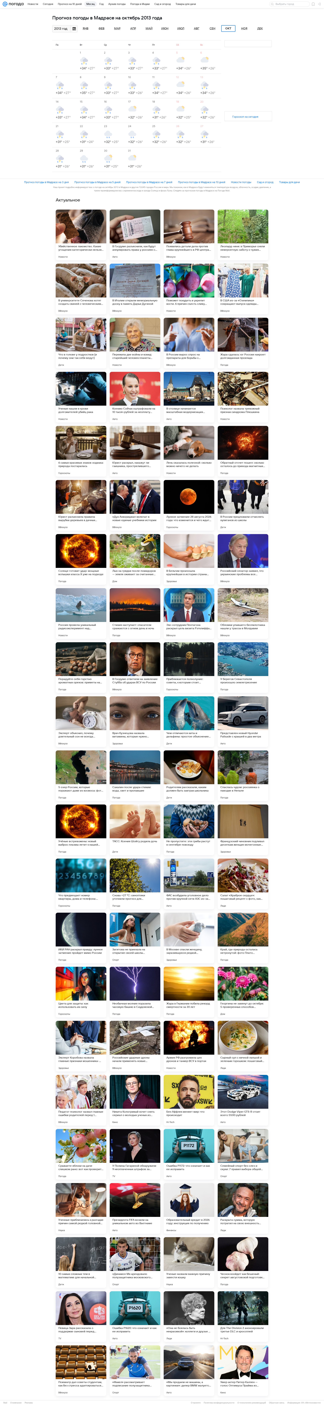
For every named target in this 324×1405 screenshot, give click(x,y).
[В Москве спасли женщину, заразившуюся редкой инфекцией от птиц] (189, 938)
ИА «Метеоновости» (311, 1403)
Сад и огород (265, 182)
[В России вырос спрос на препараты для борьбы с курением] (189, 343)
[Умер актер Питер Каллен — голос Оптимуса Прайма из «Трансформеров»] (243, 1370)
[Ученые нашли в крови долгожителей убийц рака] (81, 397)
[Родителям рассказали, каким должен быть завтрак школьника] (189, 775)
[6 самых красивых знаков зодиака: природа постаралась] (81, 451)
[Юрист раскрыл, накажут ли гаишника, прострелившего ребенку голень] (135, 451)
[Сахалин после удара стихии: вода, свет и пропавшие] (135, 775)
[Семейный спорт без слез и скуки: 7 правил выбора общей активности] (243, 1154)
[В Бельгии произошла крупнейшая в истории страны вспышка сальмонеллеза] (189, 559)
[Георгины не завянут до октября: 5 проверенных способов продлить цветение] (243, 992)
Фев (101, 28)
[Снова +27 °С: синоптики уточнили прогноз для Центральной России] (135, 884)
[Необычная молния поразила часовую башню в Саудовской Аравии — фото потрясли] (135, 992)
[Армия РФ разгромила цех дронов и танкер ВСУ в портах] (189, 1046)
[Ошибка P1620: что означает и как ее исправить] (135, 1316)
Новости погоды (241, 182)
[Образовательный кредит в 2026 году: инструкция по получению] (189, 1208)
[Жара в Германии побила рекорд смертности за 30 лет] (189, 992)
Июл (180, 28)
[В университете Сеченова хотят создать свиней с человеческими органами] (81, 289)
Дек (260, 28)
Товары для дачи (289, 182)
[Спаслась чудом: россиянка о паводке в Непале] (243, 775)
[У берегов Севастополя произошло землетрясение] (243, 667)
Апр (133, 28)
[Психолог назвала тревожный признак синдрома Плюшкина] (243, 397)
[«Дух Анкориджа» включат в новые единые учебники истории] (135, 505)
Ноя (244, 28)
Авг (196, 28)
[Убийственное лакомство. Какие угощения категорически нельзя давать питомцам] (81, 235)
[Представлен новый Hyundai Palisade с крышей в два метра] (243, 721)
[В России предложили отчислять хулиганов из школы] (243, 505)
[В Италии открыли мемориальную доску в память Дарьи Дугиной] (135, 289)
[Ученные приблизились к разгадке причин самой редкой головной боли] (81, 1208)
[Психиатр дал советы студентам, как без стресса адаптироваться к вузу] (81, 1370)
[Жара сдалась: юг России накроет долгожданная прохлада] (243, 343)
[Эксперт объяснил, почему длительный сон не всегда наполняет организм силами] (81, 721)
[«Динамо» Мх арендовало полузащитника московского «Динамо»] (135, 1262)
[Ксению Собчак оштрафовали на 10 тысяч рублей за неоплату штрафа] (135, 397)
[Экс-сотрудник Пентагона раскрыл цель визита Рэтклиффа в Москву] (189, 613)
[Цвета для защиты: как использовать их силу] (81, 992)
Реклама (29, 1403)
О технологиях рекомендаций (251, 1403)
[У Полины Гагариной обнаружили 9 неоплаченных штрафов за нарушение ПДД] (135, 1154)
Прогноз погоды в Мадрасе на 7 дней (149, 182)
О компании (16, 1403)
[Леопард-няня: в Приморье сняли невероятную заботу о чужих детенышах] (243, 235)
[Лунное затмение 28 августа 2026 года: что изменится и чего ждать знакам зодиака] (189, 505)
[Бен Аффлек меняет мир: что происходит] (189, 1100)
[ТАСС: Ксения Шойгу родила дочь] (135, 829)
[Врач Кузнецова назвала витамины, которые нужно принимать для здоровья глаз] (135, 721)
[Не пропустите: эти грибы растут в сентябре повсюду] (189, 829)
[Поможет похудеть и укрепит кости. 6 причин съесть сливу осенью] (189, 289)
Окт (228, 28)
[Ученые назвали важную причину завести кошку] (189, 1262)
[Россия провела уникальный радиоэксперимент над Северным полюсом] (81, 613)
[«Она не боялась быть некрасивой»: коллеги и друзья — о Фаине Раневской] (189, 1316)
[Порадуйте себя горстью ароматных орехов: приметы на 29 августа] (81, 667)
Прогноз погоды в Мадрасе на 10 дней (201, 182)
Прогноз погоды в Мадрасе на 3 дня (46, 182)
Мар (117, 28)
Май (149, 28)
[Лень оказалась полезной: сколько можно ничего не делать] (189, 451)
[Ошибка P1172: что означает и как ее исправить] (189, 1154)
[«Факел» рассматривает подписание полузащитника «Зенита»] (135, 1370)
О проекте (196, 1403)
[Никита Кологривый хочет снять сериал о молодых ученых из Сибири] (135, 1100)
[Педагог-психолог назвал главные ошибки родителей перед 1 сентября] (81, 1100)
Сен (212, 28)
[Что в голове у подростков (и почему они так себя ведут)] (81, 343)
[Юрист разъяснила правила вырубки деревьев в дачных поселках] (81, 505)
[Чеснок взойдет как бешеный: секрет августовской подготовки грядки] (243, 1262)
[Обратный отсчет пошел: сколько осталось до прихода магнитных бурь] (243, 451)
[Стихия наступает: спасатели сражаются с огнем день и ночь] (135, 613)
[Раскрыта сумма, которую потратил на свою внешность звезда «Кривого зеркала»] (243, 1208)
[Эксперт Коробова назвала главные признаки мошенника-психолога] (81, 1046)
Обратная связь (276, 1403)
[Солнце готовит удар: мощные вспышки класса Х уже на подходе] (81, 559)
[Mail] (5, 4)
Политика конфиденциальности (219, 1403)
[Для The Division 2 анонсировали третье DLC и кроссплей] (243, 1316)
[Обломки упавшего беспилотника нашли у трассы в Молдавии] (243, 613)
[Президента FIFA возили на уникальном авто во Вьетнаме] (135, 1208)
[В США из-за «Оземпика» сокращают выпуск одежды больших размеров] (243, 289)
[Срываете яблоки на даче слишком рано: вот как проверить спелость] (81, 1154)
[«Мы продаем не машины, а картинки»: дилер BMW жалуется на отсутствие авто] (189, 1370)
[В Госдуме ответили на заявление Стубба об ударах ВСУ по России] (135, 667)
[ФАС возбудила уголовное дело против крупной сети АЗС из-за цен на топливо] (189, 884)
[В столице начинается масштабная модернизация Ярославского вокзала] (189, 397)
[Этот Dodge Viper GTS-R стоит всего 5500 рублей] (243, 1100)
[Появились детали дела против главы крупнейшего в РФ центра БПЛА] (189, 235)
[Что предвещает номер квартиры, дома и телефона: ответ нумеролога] (81, 884)
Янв (85, 28)
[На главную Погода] (15, 4)
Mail (5, 1403)
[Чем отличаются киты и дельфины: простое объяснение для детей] (189, 721)
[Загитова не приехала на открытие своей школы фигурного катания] (135, 938)
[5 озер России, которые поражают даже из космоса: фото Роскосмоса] (81, 775)
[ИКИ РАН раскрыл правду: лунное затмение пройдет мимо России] (81, 938)
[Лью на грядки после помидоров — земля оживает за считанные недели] (135, 559)
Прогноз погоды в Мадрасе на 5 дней (97, 182)
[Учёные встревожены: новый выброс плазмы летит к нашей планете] (81, 829)
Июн (164, 28)
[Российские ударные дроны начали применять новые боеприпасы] (135, 1046)
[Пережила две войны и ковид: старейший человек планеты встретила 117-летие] (135, 343)
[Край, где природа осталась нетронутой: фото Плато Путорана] (243, 938)
